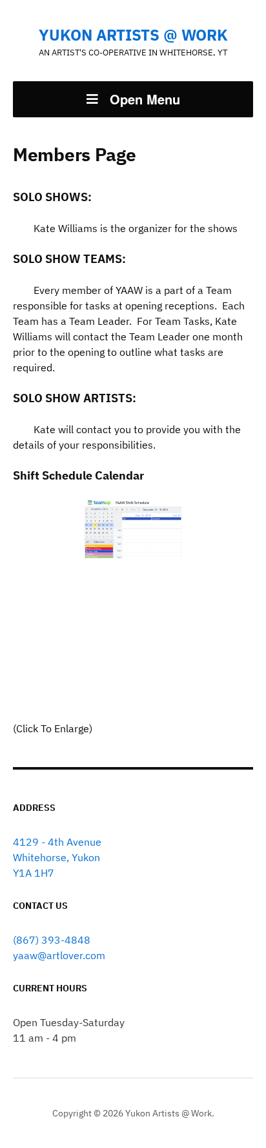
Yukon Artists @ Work (133, 34)
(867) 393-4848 (51, 939)
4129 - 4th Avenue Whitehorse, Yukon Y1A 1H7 (57, 857)
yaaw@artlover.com (59, 955)
